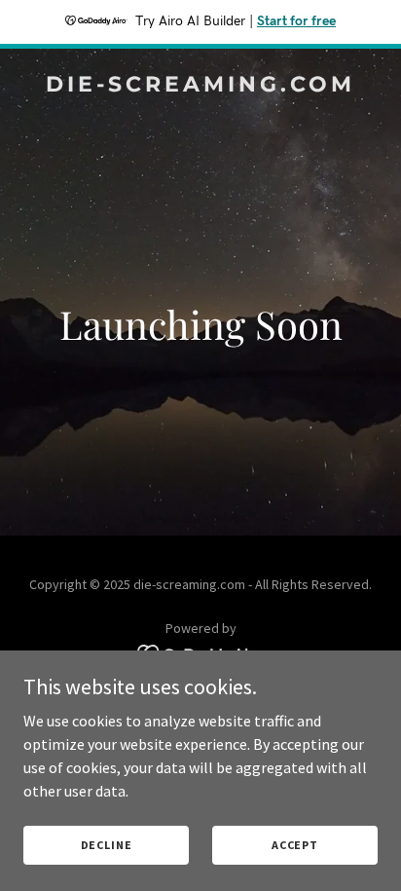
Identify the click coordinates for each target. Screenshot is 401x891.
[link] (200, 85)
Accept (295, 844)
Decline (106, 844)
